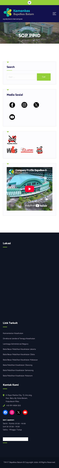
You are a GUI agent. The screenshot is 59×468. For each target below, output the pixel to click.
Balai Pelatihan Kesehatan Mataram (18, 375)
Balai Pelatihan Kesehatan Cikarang (17, 365)
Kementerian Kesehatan (13, 333)
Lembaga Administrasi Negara (15, 344)
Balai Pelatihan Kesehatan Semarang (18, 370)
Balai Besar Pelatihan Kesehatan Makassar (20, 360)
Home (24, 28)
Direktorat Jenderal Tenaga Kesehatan (19, 338)
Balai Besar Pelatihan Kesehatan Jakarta (19, 349)
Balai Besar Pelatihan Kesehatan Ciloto (19, 354)
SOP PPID (33, 28)
